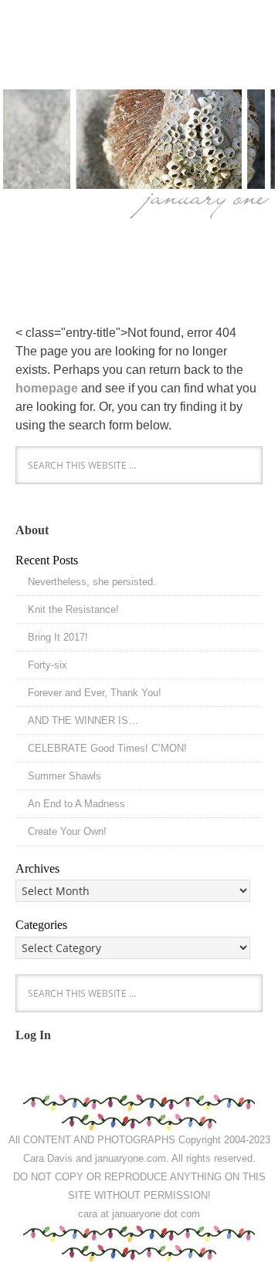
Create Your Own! (67, 831)
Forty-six (47, 665)
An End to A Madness (76, 803)
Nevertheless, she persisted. (92, 581)
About (32, 530)
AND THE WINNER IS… (83, 720)
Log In (33, 1035)
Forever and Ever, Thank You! (94, 692)
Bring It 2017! (58, 637)
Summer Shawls (64, 776)
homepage (46, 388)
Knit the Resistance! (73, 609)
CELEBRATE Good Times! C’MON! (107, 748)
